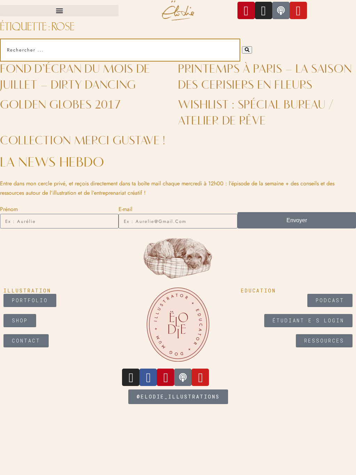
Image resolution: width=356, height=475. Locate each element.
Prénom (9, 209)
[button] (59, 10)
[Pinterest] (246, 10)
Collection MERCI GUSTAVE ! (82, 141)
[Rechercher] (247, 50)
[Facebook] (148, 377)
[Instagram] (263, 10)
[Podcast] (183, 377)
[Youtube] (200, 377)
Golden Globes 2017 (60, 105)
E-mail (125, 209)
